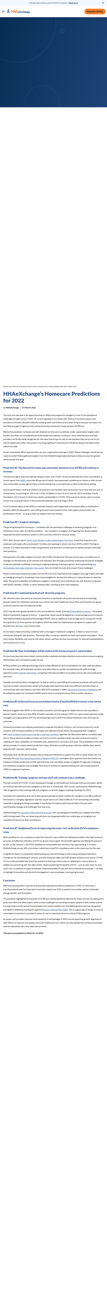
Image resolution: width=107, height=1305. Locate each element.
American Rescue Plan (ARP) (55, 909)
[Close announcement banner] (103, 3)
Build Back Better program (79, 611)
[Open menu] (3, 11)
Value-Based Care (56, 387)
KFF (17, 497)
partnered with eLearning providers (36, 812)
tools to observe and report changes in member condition (33, 734)
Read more (73, 3)
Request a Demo (95, 11)
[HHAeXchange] (18, 11)
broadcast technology (26, 673)
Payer (5, 387)
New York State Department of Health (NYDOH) (36, 758)
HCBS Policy (43, 387)
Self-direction (70, 387)
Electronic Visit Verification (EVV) (23, 387)
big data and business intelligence (83, 689)
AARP (22, 480)
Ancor (21, 626)
